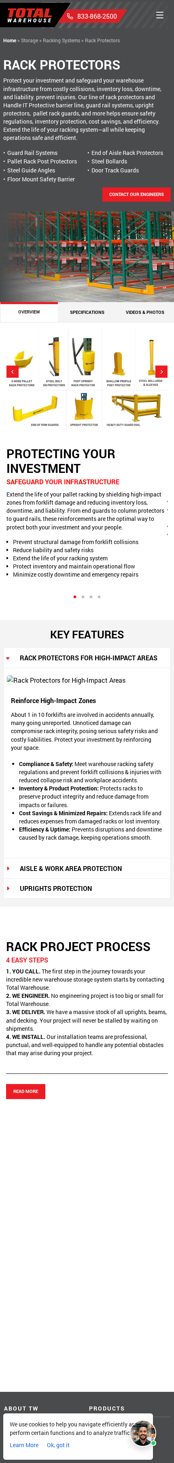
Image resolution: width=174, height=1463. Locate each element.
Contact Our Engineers (136, 194)
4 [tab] (99, 597)
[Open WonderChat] (142, 1433)
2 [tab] (83, 597)
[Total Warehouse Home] (29, 15)
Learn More (24, 1445)
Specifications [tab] (87, 312)
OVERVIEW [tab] (29, 312)
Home (9, 40)
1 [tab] (75, 597)
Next (161, 372)
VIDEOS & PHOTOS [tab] (145, 312)
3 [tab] (91, 597)
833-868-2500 (97, 16)
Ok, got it (58, 1445)
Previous (12, 372)
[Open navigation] (160, 15)
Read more (25, 1091)
